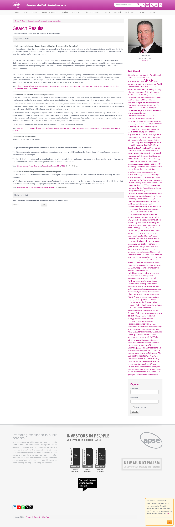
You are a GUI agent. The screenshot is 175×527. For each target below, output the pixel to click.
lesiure (130, 236)
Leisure (140, 233)
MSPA (151, 265)
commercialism (150, 116)
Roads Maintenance (148, 329)
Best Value (146, 89)
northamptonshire (134, 278)
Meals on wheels (135, 262)
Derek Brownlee (154, 156)
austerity (144, 86)
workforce (138, 374)
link (168, 514)
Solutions (75, 12)
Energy (108, 12)
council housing (145, 143)
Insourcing (132, 222)
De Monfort (137, 153)
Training (65, 12)
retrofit (35, 89)
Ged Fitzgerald (145, 188)
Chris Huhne (132, 105)
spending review (153, 340)
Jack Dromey (151, 223)
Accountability (142, 74)
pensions (131, 286)
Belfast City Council (134, 89)
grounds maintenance (151, 201)
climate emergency (36, 86)
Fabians (130, 183)
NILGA (151, 276)
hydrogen (27, 89)
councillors (133, 145)
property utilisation (134, 300)
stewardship (136, 345)
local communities (24, 128)
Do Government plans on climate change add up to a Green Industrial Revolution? (46, 46)
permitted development (152, 289)
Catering (139, 100)
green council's (139, 196)
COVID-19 (150, 145)
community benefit (147, 118)
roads (138, 329)
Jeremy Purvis (146, 225)
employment (134, 171)
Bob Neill (149, 92)
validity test (132, 369)
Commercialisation (136, 115)
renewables (133, 321)
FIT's (146, 185)
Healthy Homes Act (154, 206)
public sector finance (135, 310)
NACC (148, 270)
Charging (145, 102)
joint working (143, 228)
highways (142, 209)
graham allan (152, 193)
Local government (78, 86)
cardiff (130, 100)
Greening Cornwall (153, 199)
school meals (144, 331)
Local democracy (37, 128)
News (142, 12)
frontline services (154, 185)
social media (141, 337)
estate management (155, 180)
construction (145, 129)
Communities (134, 118)
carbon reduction (134, 97)
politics (156, 294)
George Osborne (135, 190)
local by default (149, 239)
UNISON (148, 363)
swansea (131, 353)
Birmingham (140, 92)
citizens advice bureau (144, 105)
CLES (130, 107)
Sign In (135, 412)
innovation (156, 219)
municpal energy (134, 270)
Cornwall (143, 140)
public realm (146, 307)
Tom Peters (150, 356)
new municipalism (134, 276)
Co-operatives (132, 137)
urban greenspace (153, 366)
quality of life (151, 313)
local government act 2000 (149, 247)
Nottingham (133, 280)
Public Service (147, 310)
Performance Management (146, 286)
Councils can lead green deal (25, 136)
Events (25, 12)
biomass (131, 92)
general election (155, 188)
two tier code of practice (136, 364)
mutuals (142, 270)
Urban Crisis (143, 366)
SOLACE (150, 337)
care (134, 100)
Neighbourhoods (135, 273)
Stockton (145, 345)
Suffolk (138, 350)
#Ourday (132, 74)
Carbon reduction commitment (151, 97)
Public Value (141, 313)
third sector (140, 355)
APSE (68, 86)
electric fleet (150, 169)
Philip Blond (132, 292)
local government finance (95, 86)
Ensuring (155, 174)
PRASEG (130, 297)
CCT (143, 100)
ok (170, 522)
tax (147, 353)
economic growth (153, 163)
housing (141, 211)
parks (142, 283)
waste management (137, 371)
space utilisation (141, 340)
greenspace (139, 201)
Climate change (23, 86)
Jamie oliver (137, 225)
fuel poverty (133, 187)
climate (138, 108)
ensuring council (135, 177)
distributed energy (153, 159)
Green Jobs (61, 86)
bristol (134, 95)
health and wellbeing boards (137, 204)
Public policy (134, 307)
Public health (142, 305)
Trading (155, 358)
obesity (142, 280)
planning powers (66, 128)
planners (156, 292)
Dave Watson (149, 148)
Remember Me (140, 407)
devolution (133, 158)
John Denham (156, 225)
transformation (134, 361)
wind (21, 89)
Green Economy (50, 86)
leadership (150, 230)
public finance (144, 302)
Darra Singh (132, 148)
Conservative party (150, 126)
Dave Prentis (140, 148)
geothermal (148, 191)
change (138, 102)
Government (143, 193)
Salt (136, 332)
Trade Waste (148, 359)
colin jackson (132, 113)
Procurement (140, 296)
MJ (147, 265)
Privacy (28, 517)
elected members (136, 169)
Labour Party (134, 230)
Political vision (149, 294)
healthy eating (142, 206)
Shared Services (141, 335)
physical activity (141, 292)
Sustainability (154, 350)
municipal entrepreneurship (146, 267)
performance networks (136, 289)
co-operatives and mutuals (147, 137)
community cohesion (154, 121)
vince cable (140, 369)
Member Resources (49, 12)
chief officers (154, 102)
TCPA (150, 353)
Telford (155, 353)
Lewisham (144, 236)
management (139, 260)
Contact (152, 12)
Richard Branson (142, 326)
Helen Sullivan (133, 209)
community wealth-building (137, 124)
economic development (136, 164)
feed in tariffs (151, 183)
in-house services (143, 219)
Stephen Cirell (150, 342)
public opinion (155, 305)
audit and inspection (147, 84)
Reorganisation (135, 323)
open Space (152, 280)
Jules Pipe (152, 228)
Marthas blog (154, 260)
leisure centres (150, 233)
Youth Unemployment (150, 374)
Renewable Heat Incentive (144, 319)
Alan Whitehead (138, 78)
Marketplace (130, 12)
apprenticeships (135, 81)
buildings (145, 95)
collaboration (141, 113)
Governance (133, 193)
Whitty (149, 372)
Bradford (156, 92)
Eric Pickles (144, 180)
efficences (149, 167)
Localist (132, 257)
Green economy (79, 128)
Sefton (152, 332)
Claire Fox (155, 105)
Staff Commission (138, 342)
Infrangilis (38, 187)
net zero (147, 273)
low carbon (152, 257)
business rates (153, 95)
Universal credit (133, 366)
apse (16, 6)
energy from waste (143, 175)
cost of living (134, 142)
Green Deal (46, 166)
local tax (144, 254)
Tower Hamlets (138, 359)
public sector (156, 308)
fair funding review (139, 183)
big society (156, 89)
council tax (156, 142)
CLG (134, 108)
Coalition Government (153, 110)
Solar (156, 337)
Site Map (45, 517)
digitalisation (142, 159)
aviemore (151, 87)
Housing (103, 128)
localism (152, 254)
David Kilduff (149, 151)
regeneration (141, 316)
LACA (142, 230)
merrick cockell (149, 262)
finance (140, 185)
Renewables (55, 166)
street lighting (142, 348)
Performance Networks (92, 12)
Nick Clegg (144, 276)
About (34, 12)
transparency (146, 361)
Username (134, 388)
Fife (135, 185)
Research (117, 12)
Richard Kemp (153, 326)
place (150, 291)
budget (139, 95)
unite (155, 364)
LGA (150, 235)
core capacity (135, 140)
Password (134, 398)
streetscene (152, 347)
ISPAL (140, 223)
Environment (134, 180)
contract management (151, 134)
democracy (144, 156)
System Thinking (139, 353)
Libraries (140, 238)
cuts (157, 145)
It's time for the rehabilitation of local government (34, 94)
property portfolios (152, 297)
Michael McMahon (139, 265)
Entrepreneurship (151, 177)
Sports (130, 342)
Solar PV (16, 89)
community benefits (137, 121)
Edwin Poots (141, 167)
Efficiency (157, 166)
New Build (155, 273)
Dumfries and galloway (136, 161)
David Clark (141, 151)
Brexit (130, 95)
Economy (132, 166)
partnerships (151, 283)
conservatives (134, 129)
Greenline (131, 201)
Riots (134, 329)
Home (16, 12)
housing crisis (144, 214)
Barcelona (158, 87)
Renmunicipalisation (146, 321)
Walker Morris (156, 369)
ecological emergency (151, 161)
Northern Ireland (148, 278)
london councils (141, 257)
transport (155, 361)
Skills (149, 334)
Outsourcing (133, 283)
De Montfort (147, 153)
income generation (150, 217)
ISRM (144, 222)
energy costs (144, 172)
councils (142, 145)
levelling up (137, 236)
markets (147, 260)
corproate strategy (153, 140)
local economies (112, 86)
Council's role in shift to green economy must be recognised (37, 171)
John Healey (133, 227)
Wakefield (147, 369)
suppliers (144, 350)
